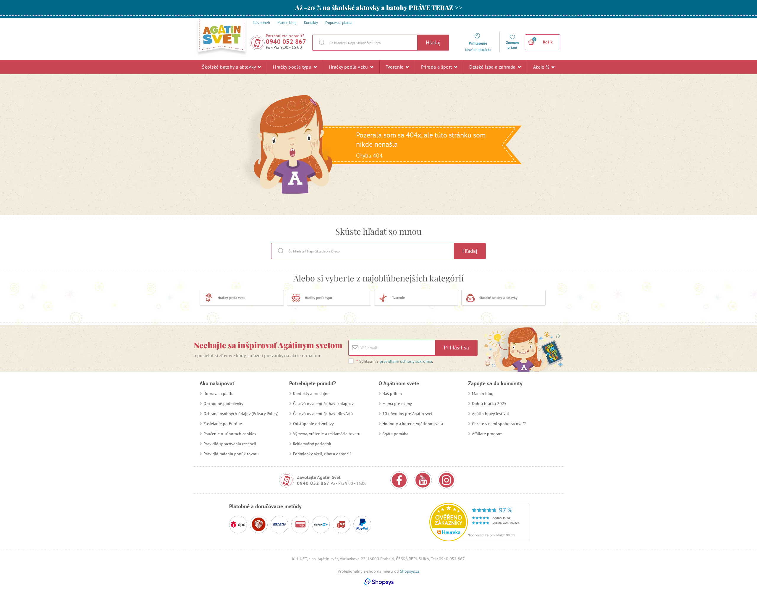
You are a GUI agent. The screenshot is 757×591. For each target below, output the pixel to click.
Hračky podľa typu (293, 67)
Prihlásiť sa (456, 347)
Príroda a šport (437, 67)
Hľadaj (433, 42)
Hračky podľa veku (349, 67)
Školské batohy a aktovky (229, 67)
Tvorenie (395, 67)
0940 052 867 (286, 41)
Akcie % (542, 67)
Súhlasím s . (394, 361)
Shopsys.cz (409, 571)
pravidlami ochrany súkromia (406, 361)
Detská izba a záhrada (493, 67)
